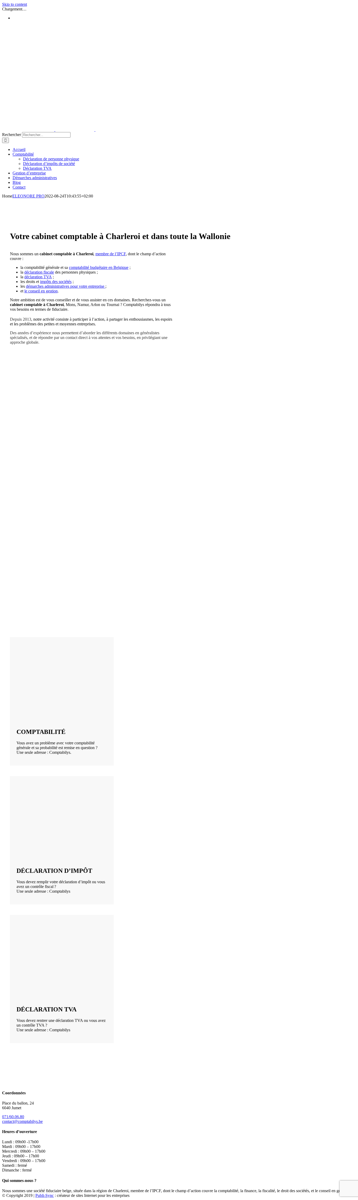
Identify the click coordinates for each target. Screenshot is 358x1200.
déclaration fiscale (39, 272)
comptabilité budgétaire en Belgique (98, 267)
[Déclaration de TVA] (49, 992)
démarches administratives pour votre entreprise (65, 286)
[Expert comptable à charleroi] (49, 714)
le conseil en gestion (41, 291)
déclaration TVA (38, 277)
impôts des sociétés (56, 281)
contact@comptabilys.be (22, 1121)
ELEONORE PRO (28, 196)
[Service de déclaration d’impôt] (49, 853)
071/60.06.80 (13, 1116)
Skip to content (14, 4)
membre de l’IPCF (110, 254)
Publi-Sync (44, 1195)
